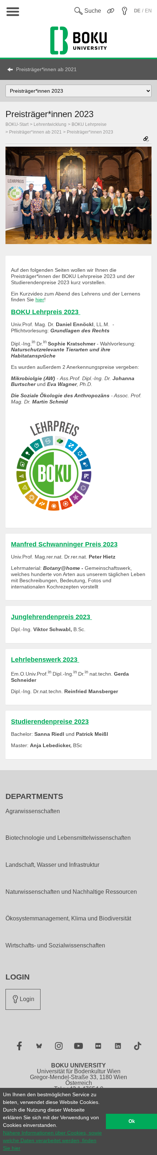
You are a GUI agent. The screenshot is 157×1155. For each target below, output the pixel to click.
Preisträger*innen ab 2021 (46, 69)
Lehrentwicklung (50, 124)
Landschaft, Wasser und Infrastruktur (52, 865)
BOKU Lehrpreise (89, 124)
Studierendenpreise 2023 (50, 721)
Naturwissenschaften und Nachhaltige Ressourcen (71, 892)
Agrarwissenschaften (32, 811)
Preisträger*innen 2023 (90, 132)
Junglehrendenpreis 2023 (51, 617)
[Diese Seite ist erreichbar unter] (146, 139)
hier (39, 299)
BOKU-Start (16, 124)
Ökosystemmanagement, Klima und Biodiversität (68, 919)
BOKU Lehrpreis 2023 (45, 312)
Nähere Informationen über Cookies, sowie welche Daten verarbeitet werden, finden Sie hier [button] (52, 1140)
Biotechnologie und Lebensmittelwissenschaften (68, 838)
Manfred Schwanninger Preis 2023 (64, 544)
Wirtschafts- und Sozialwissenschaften (55, 946)
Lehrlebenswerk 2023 (45, 659)
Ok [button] (132, 1121)
